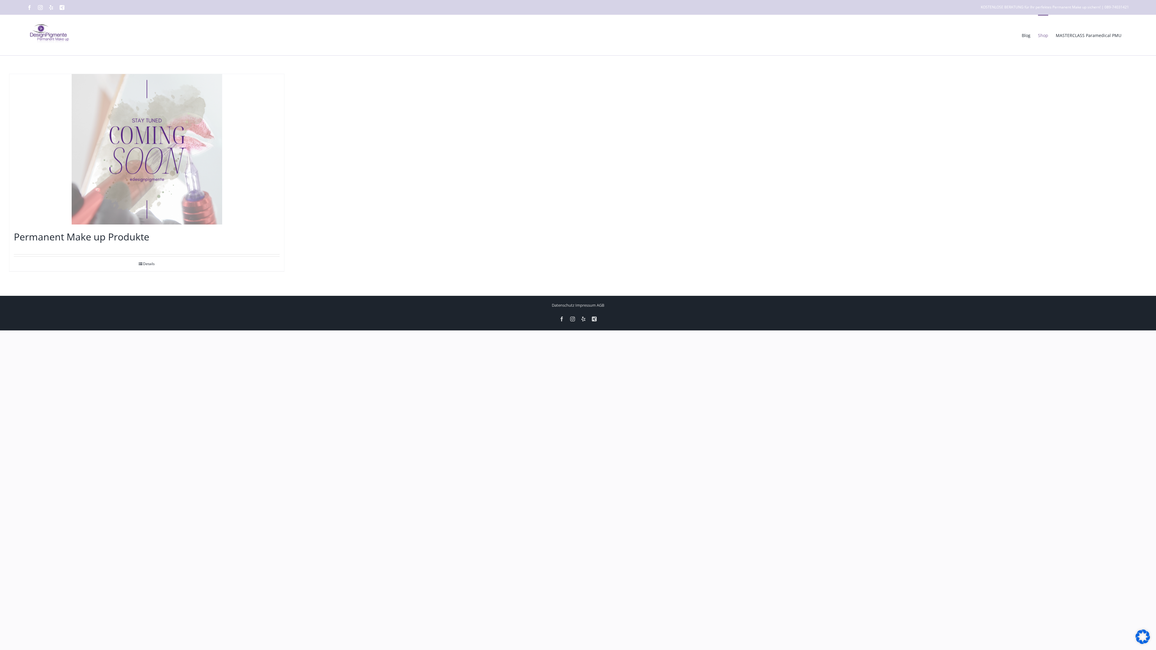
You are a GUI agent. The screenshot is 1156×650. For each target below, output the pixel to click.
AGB (600, 305)
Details (149, 263)
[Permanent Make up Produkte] (146, 149)
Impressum (585, 305)
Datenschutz (563, 305)
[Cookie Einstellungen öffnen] (1143, 642)
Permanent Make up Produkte (81, 236)
